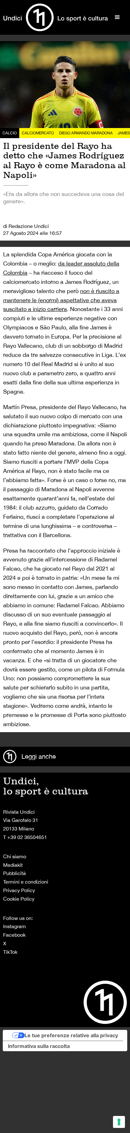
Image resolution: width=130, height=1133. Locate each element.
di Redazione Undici (26, 226)
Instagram (14, 926)
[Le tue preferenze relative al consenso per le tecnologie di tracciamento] (119, 1122)
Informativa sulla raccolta (39, 1046)
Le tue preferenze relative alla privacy (71, 1035)
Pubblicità (14, 873)
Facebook (14, 935)
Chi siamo (14, 856)
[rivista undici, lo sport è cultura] (55, 17)
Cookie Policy (18, 899)
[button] (117, 17)
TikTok (10, 952)
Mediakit (13, 865)
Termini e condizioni (25, 882)
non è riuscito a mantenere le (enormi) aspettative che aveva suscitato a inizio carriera (61, 300)
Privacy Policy (19, 890)
